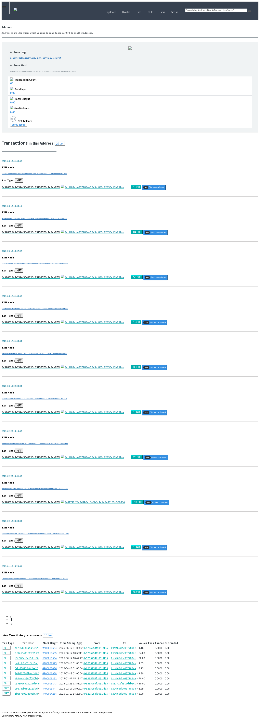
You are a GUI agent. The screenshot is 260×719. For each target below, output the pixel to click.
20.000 (137, 457)
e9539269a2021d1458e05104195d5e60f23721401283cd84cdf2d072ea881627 (35, 488)
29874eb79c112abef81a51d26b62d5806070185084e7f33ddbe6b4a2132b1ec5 (35, 534)
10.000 (138, 502)
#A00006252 (49, 678)
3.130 (136, 367)
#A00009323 (49, 663)
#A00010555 (49, 653)
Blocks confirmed (155, 187)
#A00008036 (49, 668)
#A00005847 (49, 688)
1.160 (136, 187)
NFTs (151, 12)
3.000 (136, 592)
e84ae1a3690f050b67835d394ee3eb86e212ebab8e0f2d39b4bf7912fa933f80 (35, 443)
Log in (162, 11)
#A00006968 (49, 673)
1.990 (136, 412)
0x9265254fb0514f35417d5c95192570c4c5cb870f (35, 58)
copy (24, 52)
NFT (19, 180)
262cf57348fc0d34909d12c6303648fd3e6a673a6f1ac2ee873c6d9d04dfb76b (34, 399)
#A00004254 (49, 693)
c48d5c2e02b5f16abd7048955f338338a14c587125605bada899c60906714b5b (35, 308)
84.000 (137, 232)
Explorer (111, 12)
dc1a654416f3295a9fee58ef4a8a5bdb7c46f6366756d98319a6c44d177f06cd (34, 218)
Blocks (126, 12)
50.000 (137, 277)
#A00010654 (49, 647)
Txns (139, 12)
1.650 (136, 322)
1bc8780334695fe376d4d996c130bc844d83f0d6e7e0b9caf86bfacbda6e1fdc (35, 578)
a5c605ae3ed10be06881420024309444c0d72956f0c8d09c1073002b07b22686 (35, 264)
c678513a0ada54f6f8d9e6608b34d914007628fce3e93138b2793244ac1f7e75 (34, 173)
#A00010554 (49, 658)
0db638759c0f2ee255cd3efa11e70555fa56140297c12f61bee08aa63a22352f (34, 353)
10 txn (59, 143)
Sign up (174, 11)
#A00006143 (49, 683)
